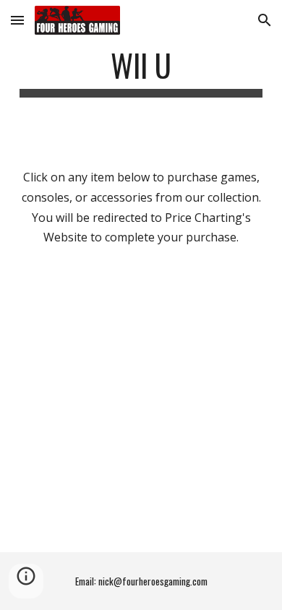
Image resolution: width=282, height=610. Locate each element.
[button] (17, 20)
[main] (141, 71)
